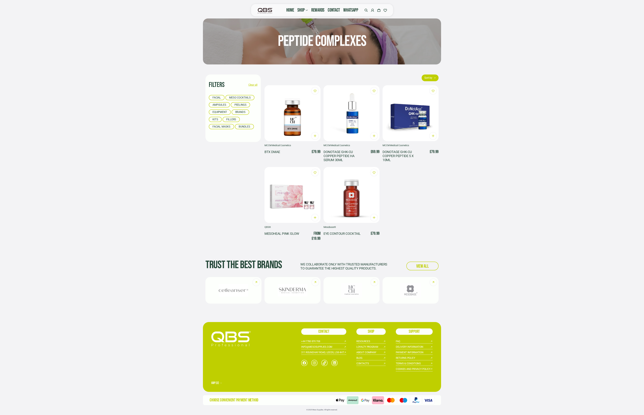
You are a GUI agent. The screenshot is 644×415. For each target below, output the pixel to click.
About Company (366, 352)
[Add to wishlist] (315, 91)
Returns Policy (405, 357)
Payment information (409, 352)
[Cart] (379, 10)
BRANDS (240, 112)
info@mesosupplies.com (316, 346)
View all (422, 266)
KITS (215, 119)
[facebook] (304, 363)
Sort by (428, 77)
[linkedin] (334, 363)
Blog (359, 357)
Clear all (252, 84)
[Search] (366, 10)
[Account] (372, 10)
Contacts (362, 363)
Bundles (244, 126)
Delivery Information (409, 346)
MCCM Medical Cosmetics (277, 145)
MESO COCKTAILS (240, 97)
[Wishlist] (385, 10)
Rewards (317, 10)
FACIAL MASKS (221, 126)
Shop (301, 10)
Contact (334, 10)
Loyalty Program (367, 346)
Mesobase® (330, 227)
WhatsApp (350, 10)
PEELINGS (240, 104)
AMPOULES (219, 104)
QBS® (267, 227)
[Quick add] (315, 136)
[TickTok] (324, 363)
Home (290, 10)
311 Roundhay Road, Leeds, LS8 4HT (322, 352)
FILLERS (231, 119)
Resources (363, 341)
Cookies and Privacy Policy (413, 369)
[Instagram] (314, 363)
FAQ (398, 341)
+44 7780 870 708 (310, 341)
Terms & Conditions (408, 363)
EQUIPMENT (219, 112)
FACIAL (216, 97)
